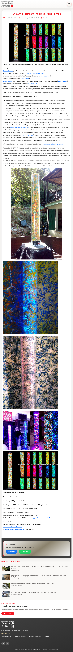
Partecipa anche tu (20, 637)
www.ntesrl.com (28, 135)
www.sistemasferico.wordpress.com (52, 144)
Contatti (46, 637)
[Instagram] (7, 643)
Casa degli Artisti (7, 637)
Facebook (12, 552)
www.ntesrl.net (45, 76)
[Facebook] (3, 643)
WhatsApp (26, 552)
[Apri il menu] (69, 4)
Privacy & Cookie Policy (35, 637)
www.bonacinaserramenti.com (35, 73)
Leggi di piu (8, 613)
